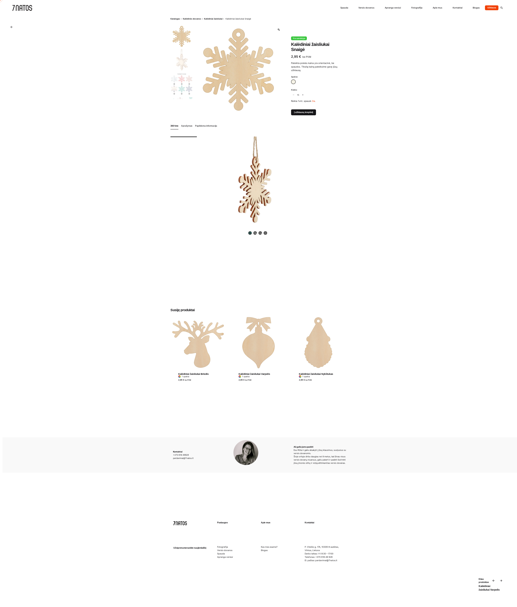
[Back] (11, 27)
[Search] (501, 8)
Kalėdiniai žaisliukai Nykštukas (316, 374)
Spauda (221, 553)
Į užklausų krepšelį (303, 112)
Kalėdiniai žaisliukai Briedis (193, 374)
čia (313, 101)
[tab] (174, 125)
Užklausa (491, 8)
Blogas (264, 550)
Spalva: (294, 77)
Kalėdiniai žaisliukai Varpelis (254, 374)
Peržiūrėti (183, 312)
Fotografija (222, 547)
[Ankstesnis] (493, 580)
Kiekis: (294, 90)
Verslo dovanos (224, 550)
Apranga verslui (225, 557)
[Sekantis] (501, 580)
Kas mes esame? (269, 547)
